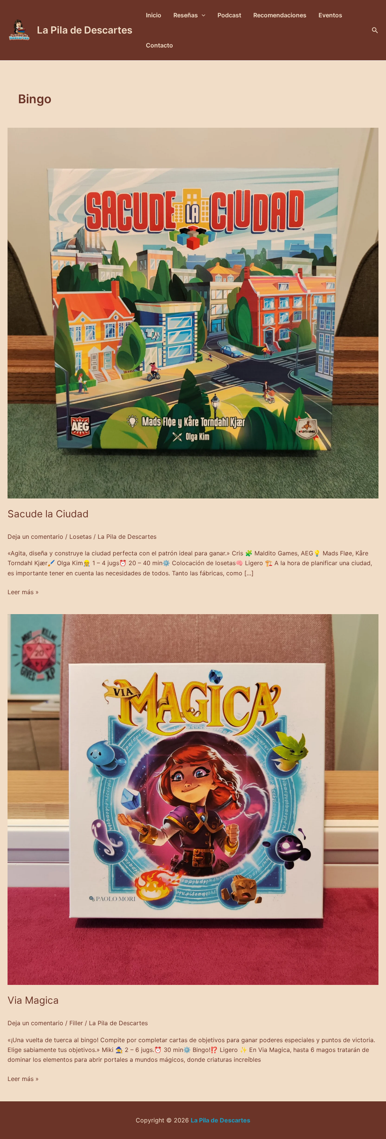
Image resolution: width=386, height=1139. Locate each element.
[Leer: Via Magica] (193, 799)
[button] (375, 30)
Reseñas (185, 15)
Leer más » (23, 591)
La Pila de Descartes (84, 30)
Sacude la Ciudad (48, 514)
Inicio (153, 15)
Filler (76, 1023)
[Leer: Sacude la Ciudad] (193, 312)
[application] (201, 15)
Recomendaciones (279, 15)
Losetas (80, 536)
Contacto (159, 45)
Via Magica (33, 1000)
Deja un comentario (35, 536)
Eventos (330, 15)
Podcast (229, 15)
